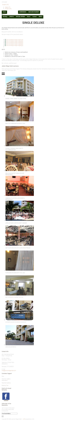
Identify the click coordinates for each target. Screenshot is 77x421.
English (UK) (5, 4)
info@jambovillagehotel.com (9, 370)
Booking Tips (5, 385)
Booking (5, 16)
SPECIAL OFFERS (20, 16)
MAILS (40, 16)
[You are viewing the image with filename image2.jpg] (14, 41)
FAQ (3, 376)
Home (4, 12)
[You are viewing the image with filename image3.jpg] (14, 42)
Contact (34, 16)
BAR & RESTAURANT (33, 12)
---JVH (23, 419)
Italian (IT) (7, 7)
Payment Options (6, 383)
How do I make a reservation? (6, 379)
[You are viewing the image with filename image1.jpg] (14, 39)
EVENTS (11, 16)
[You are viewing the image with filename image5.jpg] (14, 45)
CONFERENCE (22, 12)
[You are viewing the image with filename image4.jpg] (14, 44)
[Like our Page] (6, 400)
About (28, 16)
